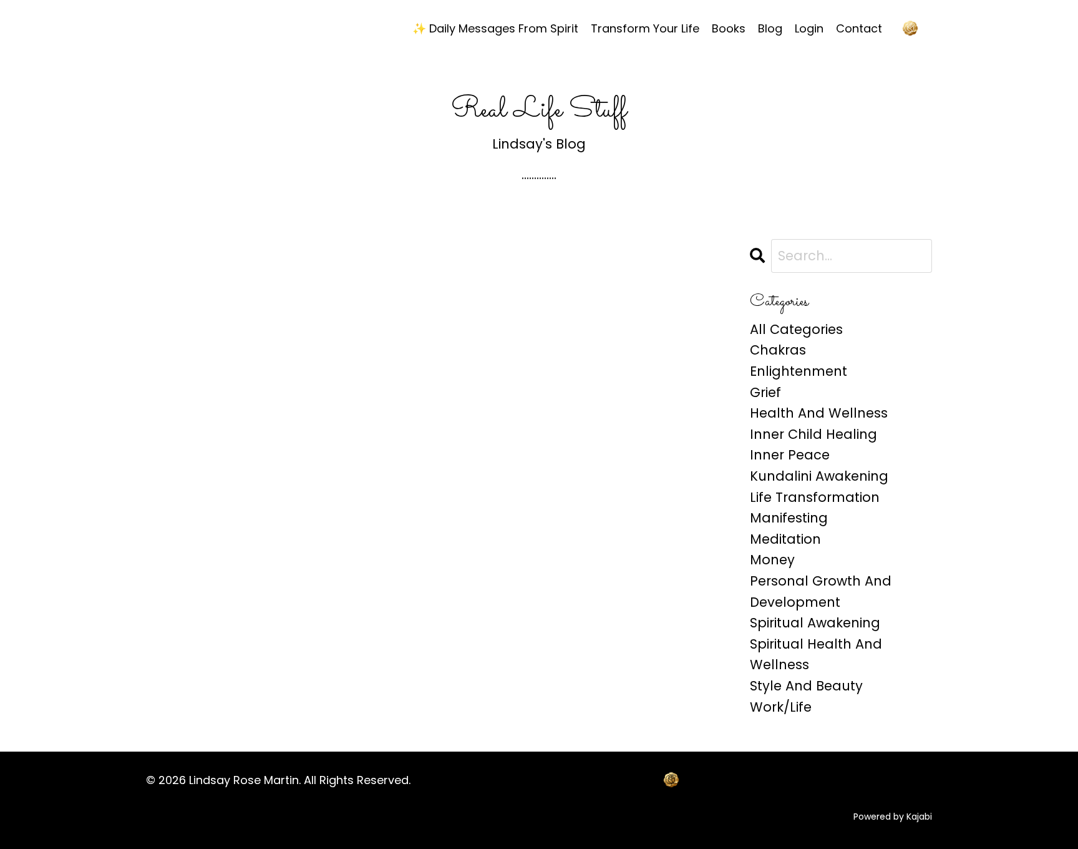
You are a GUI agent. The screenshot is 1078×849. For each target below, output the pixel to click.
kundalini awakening (819, 476)
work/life (781, 707)
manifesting (789, 518)
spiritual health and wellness (816, 654)
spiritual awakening (815, 623)
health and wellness (819, 413)
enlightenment (798, 371)
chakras (778, 350)
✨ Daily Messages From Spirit (495, 28)
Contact (859, 28)
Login (809, 28)
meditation (785, 539)
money (772, 560)
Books (728, 28)
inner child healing (813, 434)
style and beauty (806, 686)
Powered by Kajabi (892, 816)
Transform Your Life (645, 28)
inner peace (790, 455)
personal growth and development (820, 591)
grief (765, 392)
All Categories (796, 329)
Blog (770, 28)
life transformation (815, 497)
